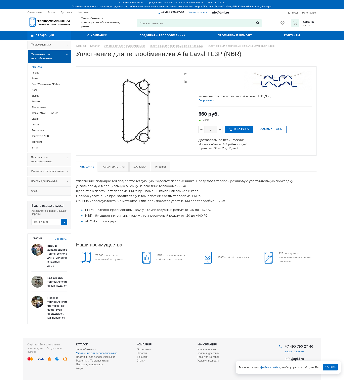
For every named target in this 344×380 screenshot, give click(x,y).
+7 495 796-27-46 (172, 12)
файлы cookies (270, 367)
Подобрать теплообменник (163, 35)
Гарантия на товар (208, 356)
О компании (97, 35)
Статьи (141, 360)
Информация (207, 344)
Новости (142, 353)
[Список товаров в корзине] (303, 26)
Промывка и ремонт (235, 35)
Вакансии (142, 356)
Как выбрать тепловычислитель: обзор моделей (59, 281)
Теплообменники (41, 44)
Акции (34, 190)
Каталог (82, 344)
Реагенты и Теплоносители (47, 171)
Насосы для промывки (44, 180)
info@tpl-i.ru (220, 12)
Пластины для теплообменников (41, 159)
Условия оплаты (207, 349)
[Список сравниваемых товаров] (273, 24)
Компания (144, 344)
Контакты (292, 35)
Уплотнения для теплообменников (41, 56)
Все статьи (61, 239)
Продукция (45, 35)
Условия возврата (208, 360)
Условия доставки (208, 353)
